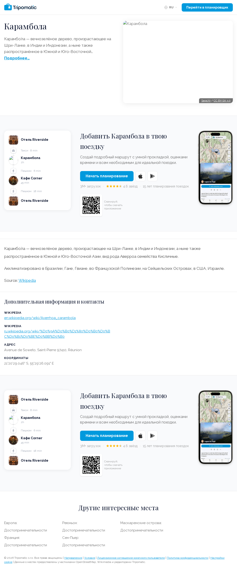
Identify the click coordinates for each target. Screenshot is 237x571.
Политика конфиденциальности (187, 557)
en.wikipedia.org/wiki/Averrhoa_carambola (40, 318)
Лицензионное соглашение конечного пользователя (131, 557)
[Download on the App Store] (140, 176)
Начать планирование (107, 176)
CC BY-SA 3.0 (222, 100)
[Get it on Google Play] (152, 176)
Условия (89, 557)
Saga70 (206, 100)
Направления (73, 557)
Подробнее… (17, 58)
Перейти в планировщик (207, 7)
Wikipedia (27, 280)
